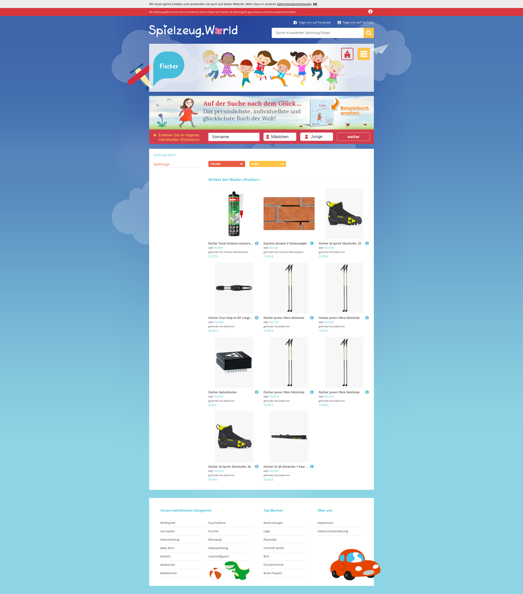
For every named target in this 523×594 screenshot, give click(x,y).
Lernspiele (167, 531)
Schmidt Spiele (274, 548)
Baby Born (167, 548)
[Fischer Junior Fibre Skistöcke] (312, 318)
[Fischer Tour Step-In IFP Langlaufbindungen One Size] (256, 318)
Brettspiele (167, 523)
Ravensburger (273, 523)
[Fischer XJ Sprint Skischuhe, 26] (256, 466)
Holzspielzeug (169, 539)
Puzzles (213, 531)
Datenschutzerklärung (333, 531)
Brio (266, 556)
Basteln (165, 556)
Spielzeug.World (164, 155)
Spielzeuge (161, 164)
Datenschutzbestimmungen (294, 4)
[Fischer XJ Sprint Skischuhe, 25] (367, 243)
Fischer (329, 248)
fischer (218, 248)
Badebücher (168, 573)
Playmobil (270, 539)
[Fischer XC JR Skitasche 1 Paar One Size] (312, 466)
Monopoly (215, 539)
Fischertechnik (273, 565)
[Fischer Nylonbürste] (256, 392)
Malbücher (167, 565)
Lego (267, 531)
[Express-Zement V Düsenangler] (312, 243)
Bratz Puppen (273, 573)
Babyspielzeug (218, 548)
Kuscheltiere (217, 523)
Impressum (325, 523)
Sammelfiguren (218, 556)
